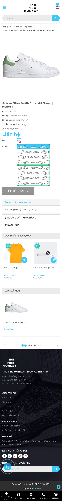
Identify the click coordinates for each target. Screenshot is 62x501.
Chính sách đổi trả (11, 426)
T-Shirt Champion (12, 267)
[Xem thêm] (24, 260)
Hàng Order (43, 498)
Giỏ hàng (55, 498)
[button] (31, 202)
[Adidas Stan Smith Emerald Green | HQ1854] (16, 308)
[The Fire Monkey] (31, 7)
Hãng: (5, 115)
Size (4, 146)
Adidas (12, 111)
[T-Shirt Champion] (16, 253)
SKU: (5, 120)
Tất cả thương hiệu (6, 498)
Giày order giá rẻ (10, 415)
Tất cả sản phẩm (10, 406)
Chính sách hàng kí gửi (13, 430)
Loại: (5, 111)
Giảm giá (6, 402)
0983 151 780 (18, 380)
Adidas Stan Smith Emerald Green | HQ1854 (23, 322)
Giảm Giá (18, 498)
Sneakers (7, 397)
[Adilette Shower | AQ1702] (45, 253)
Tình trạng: (8, 124)
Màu (4, 140)
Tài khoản (31, 498)
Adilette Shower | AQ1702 (44, 267)
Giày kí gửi (7, 411)
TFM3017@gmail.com (21, 383)
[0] (57, 7)
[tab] (31, 202)
